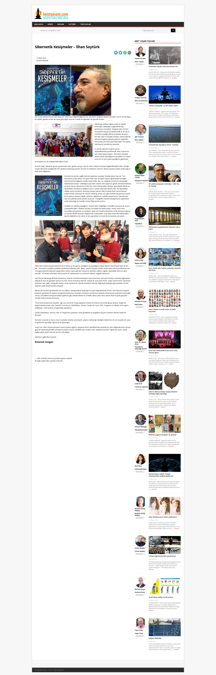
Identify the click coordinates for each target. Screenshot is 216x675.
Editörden (138, 304)
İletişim (72, 24)
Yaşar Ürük (139, 630)
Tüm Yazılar (85, 24)
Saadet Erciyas (140, 58)
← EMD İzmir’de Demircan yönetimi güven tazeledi (53, 358)
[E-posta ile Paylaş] (129, 52)
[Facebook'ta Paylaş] (116, 52)
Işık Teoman (139, 137)
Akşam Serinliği (140, 263)
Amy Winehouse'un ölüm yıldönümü (163, 517)
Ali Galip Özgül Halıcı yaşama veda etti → (49, 361)
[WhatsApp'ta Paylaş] (125, 52)
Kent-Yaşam (139, 62)
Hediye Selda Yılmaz (139, 176)
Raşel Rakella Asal (139, 220)
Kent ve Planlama (141, 101)
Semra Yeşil (139, 260)
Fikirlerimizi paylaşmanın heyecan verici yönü (164, 228)
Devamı (174, 78)
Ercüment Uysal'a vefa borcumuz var (163, 66)
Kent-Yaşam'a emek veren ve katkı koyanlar (162, 310)
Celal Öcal (138, 384)
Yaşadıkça (138, 224)
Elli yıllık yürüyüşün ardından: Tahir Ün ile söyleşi (164, 185)
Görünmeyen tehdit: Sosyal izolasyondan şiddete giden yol (161, 475)
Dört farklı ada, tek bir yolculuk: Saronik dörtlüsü (164, 269)
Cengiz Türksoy (140, 98)
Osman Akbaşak (42, 60)
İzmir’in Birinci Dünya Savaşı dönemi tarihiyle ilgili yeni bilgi (163, 393)
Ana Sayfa (38, 24)
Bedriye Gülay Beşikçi (140, 510)
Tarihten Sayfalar (141, 387)
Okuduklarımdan (141, 430)
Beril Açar (138, 466)
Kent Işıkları (139, 140)
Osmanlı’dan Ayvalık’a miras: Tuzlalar (163, 145)
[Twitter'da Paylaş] (120, 52)
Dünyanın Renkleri (142, 181)
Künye (50, 24)
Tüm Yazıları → (140, 64)
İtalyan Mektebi (155, 638)
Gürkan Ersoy (140, 589)
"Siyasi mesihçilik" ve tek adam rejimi (163, 106)
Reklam (60, 24)
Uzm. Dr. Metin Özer (140, 343)
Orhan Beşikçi (140, 548)
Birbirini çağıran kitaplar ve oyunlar (163, 435)
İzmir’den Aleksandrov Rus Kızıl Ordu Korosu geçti (163, 351)
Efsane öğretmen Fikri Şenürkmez (162, 556)
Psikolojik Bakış (140, 469)
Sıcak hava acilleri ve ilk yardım (161, 597)
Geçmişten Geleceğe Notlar (141, 348)
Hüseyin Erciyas (140, 301)
